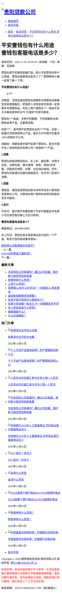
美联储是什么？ (17, 311)
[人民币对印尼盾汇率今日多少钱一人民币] (33, 378)
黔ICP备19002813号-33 (24, 562)
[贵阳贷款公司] (18, 12)
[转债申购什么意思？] (21, 512)
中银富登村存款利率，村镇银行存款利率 (32, 539)
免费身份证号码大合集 (21, 337)
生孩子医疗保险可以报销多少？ (26, 299)
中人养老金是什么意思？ (22, 307)
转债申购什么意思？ (20, 280)
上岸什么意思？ (17, 284)
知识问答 (13, 25)
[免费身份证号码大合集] (22, 330)
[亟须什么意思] (17, 473)
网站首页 (13, 21)
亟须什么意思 (16, 479)
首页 (10, 31)
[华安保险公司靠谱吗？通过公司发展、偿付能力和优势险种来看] (34, 401)
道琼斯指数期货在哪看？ (22, 295)
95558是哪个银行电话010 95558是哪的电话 (33, 499)
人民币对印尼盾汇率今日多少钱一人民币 (32, 384)
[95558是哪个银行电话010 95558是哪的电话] (34, 492)
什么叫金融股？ (17, 315)
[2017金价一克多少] (20, 453)
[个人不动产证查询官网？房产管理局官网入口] (34, 354)
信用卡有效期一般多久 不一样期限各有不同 (33, 303)
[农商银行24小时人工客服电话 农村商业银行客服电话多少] (34, 429)
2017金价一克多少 (18, 459)
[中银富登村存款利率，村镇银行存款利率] (33, 532)
